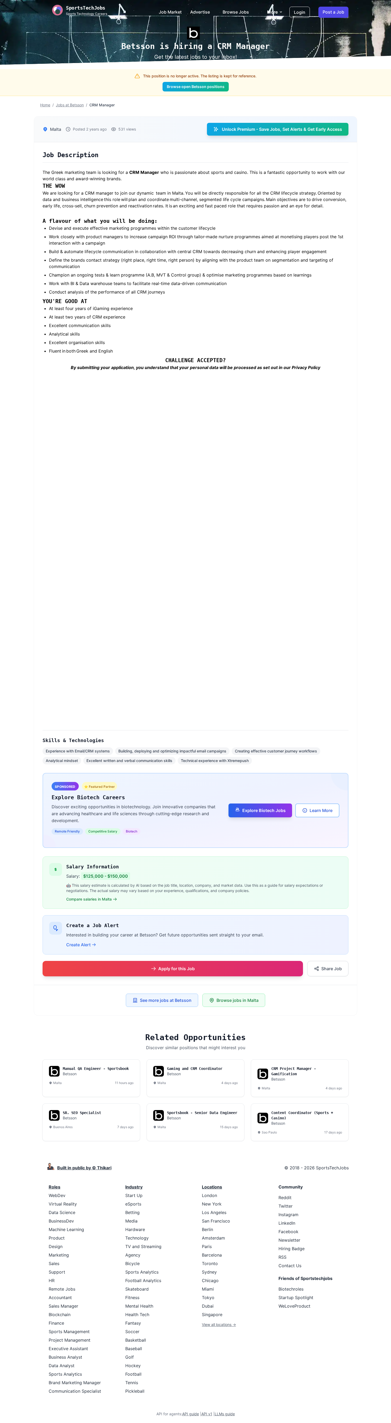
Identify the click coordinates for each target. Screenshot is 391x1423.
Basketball (135, 1340)
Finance (56, 1323)
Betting (132, 1212)
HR (52, 1280)
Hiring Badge (291, 1248)
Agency (132, 1255)
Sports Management (69, 1331)
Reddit (285, 1197)
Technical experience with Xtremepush (215, 760)
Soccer (132, 1331)
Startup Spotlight (295, 1297)
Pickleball (134, 1391)
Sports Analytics (65, 1374)
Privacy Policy (306, 367)
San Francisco (216, 1221)
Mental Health (139, 1306)
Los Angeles (214, 1212)
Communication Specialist (75, 1391)
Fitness (132, 1297)
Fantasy (133, 1323)
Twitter (285, 1206)
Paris (207, 1246)
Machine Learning (66, 1229)
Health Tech (137, 1314)
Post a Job (333, 12)
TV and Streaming (143, 1246)
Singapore (212, 1314)
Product (57, 1238)
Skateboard (137, 1289)
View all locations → (219, 1324)
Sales (54, 1263)
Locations (212, 1187)
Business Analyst (65, 1357)
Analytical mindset (62, 760)
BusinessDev (61, 1221)
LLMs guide (225, 1414)
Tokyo (208, 1297)
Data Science (62, 1212)
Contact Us (289, 1265)
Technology (137, 1238)
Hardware (135, 1229)
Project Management (69, 1340)
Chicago (210, 1280)
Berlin (207, 1229)
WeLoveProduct (294, 1306)
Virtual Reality (63, 1204)
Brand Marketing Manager (75, 1382)
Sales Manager (63, 1306)
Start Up (134, 1195)
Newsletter (289, 1240)
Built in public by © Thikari (84, 1167)
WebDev (57, 1195)
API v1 (206, 1414)
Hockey (133, 1365)
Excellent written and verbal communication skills (129, 760)
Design (56, 1246)
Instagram (288, 1214)
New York (212, 1204)
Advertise (200, 12)
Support (57, 1272)
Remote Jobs (62, 1289)
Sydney (209, 1272)
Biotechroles (290, 1289)
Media (131, 1221)
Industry (134, 1187)
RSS (282, 1257)
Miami (208, 1289)
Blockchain (59, 1314)
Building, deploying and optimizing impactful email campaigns (172, 751)
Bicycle (132, 1263)
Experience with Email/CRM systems (78, 751)
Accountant (60, 1297)
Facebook (288, 1231)
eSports (133, 1204)
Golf (129, 1357)
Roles (54, 1187)
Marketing (59, 1255)
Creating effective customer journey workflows (276, 751)
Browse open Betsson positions (195, 86)
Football (133, 1374)
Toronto (210, 1263)
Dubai (208, 1306)
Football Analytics (143, 1280)
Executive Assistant (68, 1348)
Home (45, 105)
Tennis (131, 1382)
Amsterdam (213, 1238)
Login (299, 12)
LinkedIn (286, 1223)
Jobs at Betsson (70, 105)
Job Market (170, 12)
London (209, 1195)
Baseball (133, 1348)
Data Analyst (61, 1365)
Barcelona (212, 1255)
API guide (190, 1414)
